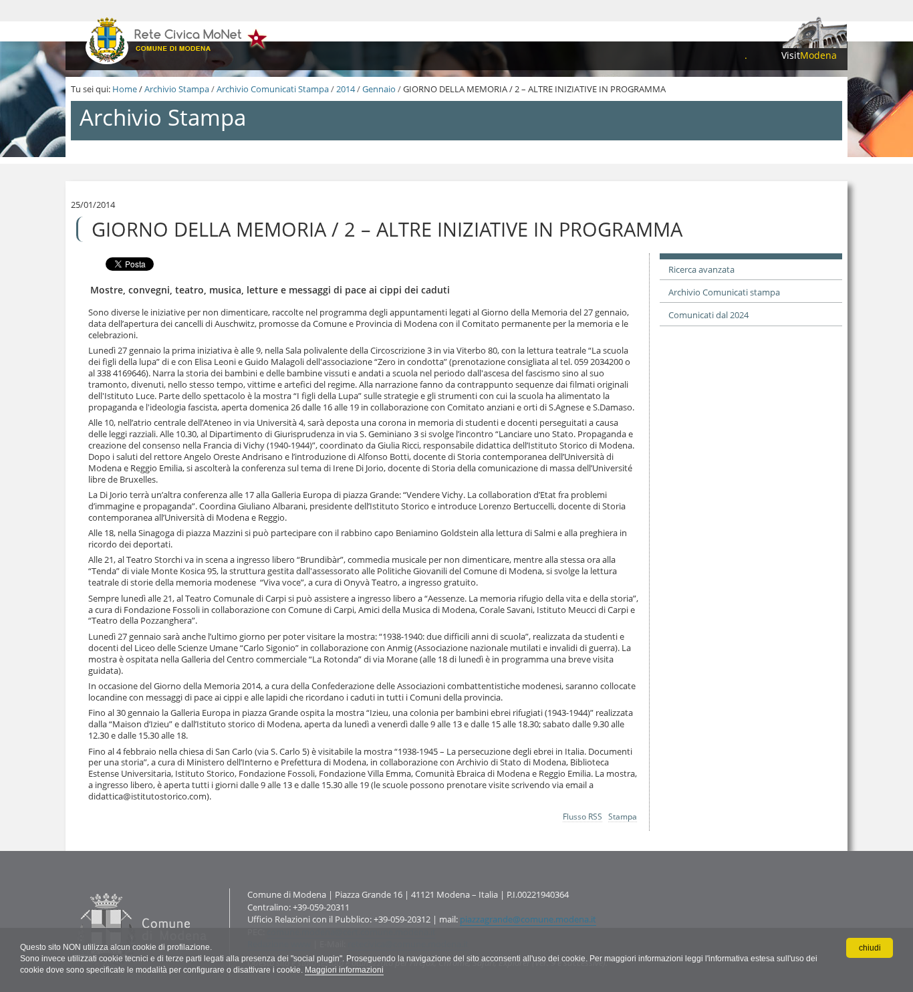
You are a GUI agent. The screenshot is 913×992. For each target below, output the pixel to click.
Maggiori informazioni (344, 970)
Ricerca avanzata (701, 269)
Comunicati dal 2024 (708, 315)
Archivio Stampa (176, 89)
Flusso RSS (582, 816)
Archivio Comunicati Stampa (273, 89)
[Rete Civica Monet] (177, 39)
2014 (345, 89)
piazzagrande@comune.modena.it (528, 919)
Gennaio (379, 89)
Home (124, 89)
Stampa (622, 816)
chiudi (870, 948)
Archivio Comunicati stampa (724, 292)
